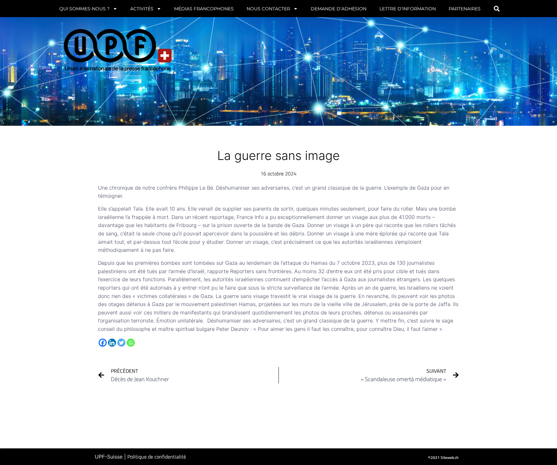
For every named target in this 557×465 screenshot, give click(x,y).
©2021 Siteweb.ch (443, 457)
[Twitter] (121, 343)
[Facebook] (103, 343)
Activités (141, 9)
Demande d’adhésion (338, 9)
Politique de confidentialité (156, 456)
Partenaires (465, 9)
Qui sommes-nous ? (84, 9)
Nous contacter (268, 9)
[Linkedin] (112, 343)
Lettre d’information (407, 9)
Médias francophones (204, 9)
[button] (497, 8)
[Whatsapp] (131, 343)
